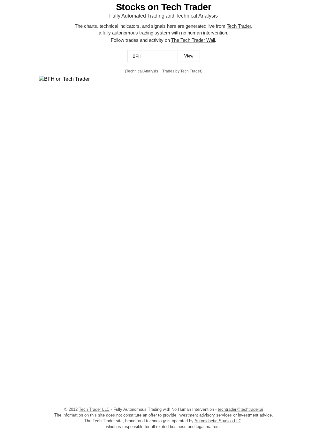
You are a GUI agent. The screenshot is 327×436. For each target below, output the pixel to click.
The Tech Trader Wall (193, 40)
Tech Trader (239, 26)
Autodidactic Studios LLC (217, 420)
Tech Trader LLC (94, 409)
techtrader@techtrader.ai (240, 409)
